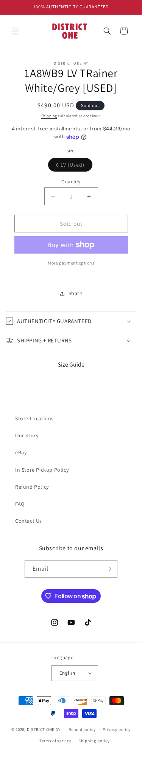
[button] (15, 31)
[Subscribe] (108, 569)
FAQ (20, 503)
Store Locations (34, 418)
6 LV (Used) (74, 166)
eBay (21, 452)
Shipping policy (94, 740)
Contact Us (28, 520)
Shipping (49, 115)
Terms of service (55, 740)
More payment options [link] (71, 263)
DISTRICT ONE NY (44, 729)
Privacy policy (117, 729)
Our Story (26, 435)
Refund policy (82, 729)
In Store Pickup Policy (42, 469)
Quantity (70, 181)
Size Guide (71, 364)
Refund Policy (32, 486)
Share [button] (76, 293)
